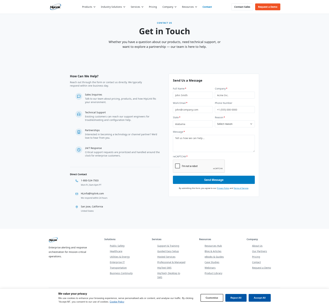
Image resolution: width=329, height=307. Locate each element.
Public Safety (117, 245)
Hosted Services (166, 256)
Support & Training (168, 245)
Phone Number (223, 103)
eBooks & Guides (214, 256)
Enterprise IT (117, 262)
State (176, 117)
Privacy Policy (223, 188)
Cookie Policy (117, 301)
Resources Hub (213, 245)
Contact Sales (242, 6)
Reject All (235, 297)
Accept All (260, 297)
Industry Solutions (111, 6)
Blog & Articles (213, 251)
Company (167, 6)
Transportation (118, 267)
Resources (188, 6)
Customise (212, 297)
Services (135, 6)
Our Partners (259, 251)
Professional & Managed (171, 262)
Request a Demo (267, 6)
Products (87, 6)
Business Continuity (121, 273)
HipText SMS (164, 267)
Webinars (210, 267)
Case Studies (212, 262)
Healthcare (116, 251)
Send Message (213, 180)
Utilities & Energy (120, 256)
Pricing (153, 6)
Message (179, 131)
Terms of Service (241, 188)
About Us (257, 245)
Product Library (213, 273)
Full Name (179, 88)
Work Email (180, 103)
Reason (220, 117)
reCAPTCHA (180, 156)
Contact (207, 6)
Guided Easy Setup (168, 251)
